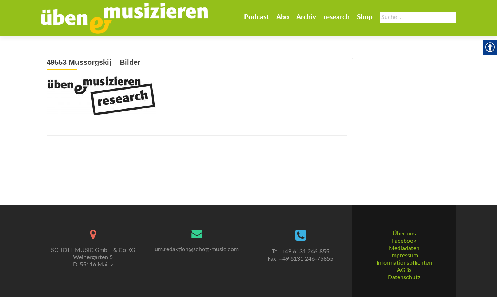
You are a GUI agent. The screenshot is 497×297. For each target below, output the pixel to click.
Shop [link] (365, 17)
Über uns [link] (404, 234)
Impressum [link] (404, 255)
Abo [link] (282, 17)
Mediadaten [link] (404, 248)
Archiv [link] (306, 17)
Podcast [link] (256, 17)
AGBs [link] (404, 270)
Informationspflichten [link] (404, 263)
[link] (124, 18)
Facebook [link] (404, 241)
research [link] (336, 17)
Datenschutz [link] (404, 277)
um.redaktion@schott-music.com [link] (197, 249)
